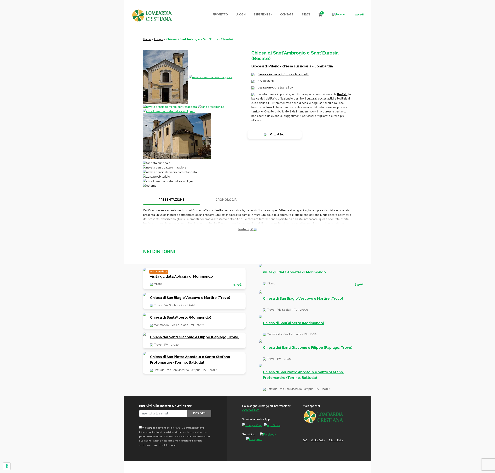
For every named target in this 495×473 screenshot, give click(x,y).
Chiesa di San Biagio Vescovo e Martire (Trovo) (190, 298)
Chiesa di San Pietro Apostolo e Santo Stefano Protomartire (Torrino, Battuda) (190, 359)
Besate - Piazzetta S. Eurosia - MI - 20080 (283, 74)
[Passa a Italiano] (338, 14)
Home (147, 39)
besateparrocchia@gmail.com (276, 87)
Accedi (359, 14)
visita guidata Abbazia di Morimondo (181, 276)
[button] (247, 229)
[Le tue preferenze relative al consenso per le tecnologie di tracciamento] (6, 466)
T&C (305, 440)
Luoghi (158, 39)
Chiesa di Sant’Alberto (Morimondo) (180, 317)
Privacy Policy (336, 440)
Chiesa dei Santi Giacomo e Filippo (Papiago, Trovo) (194, 337)
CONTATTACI (250, 410)
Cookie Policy (318, 440)
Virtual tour (277, 134)
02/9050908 (266, 81)
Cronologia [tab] (226, 200)
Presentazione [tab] (171, 200)
